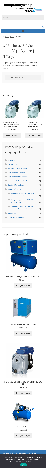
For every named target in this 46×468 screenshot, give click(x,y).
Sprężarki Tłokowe (14, 213)
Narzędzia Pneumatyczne (17, 168)
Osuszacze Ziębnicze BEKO (18, 177)
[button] (23, 31)
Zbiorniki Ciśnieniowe (16, 217)
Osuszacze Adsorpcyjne (16, 172)
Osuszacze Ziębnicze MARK (18, 181)
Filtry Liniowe (13, 164)
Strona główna (9, 37)
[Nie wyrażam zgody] (43, 461)
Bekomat (11, 160)
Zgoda (23, 465)
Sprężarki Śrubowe (15, 189)
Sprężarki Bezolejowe (16, 185)
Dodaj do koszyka (12, 135)
